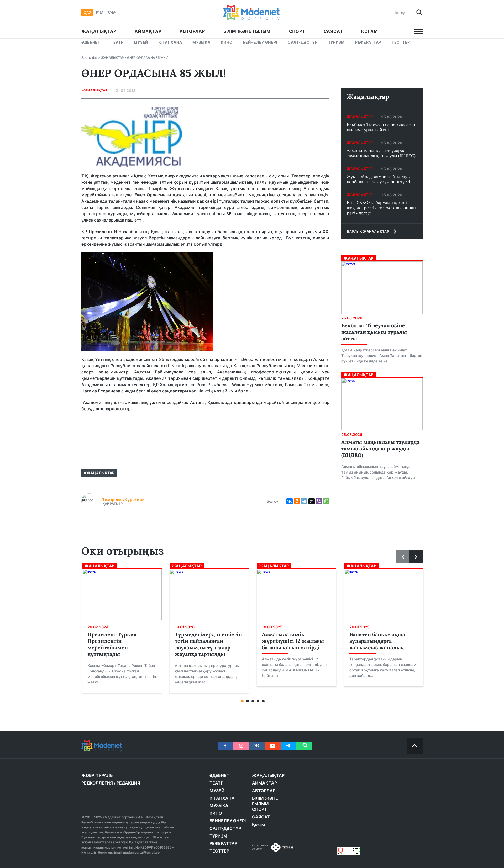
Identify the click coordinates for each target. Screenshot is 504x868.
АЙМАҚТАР (148, 31)
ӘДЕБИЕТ (90, 42)
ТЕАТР (117, 42)
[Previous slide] (403, 556)
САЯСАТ (333, 31)
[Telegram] (304, 501)
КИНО (226, 42)
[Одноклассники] (297, 501)
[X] (311, 501)
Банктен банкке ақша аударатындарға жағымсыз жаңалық (377, 641)
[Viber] (319, 501)
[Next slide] (416, 556)
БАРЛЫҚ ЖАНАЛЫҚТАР (368, 231)
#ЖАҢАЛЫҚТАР (99, 473)
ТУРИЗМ (336, 42)
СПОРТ (297, 31)
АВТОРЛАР (192, 31)
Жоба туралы (97, 775)
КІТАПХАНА (170, 42)
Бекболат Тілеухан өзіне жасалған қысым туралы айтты (381, 127)
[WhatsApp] (326, 501)
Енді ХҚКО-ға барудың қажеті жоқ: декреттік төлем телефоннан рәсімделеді (381, 207)
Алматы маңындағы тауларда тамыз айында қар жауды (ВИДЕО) (381, 153)
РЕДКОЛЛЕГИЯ (97, 783)
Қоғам (369, 31)
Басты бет (89, 58)
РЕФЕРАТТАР (368, 42)
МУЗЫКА (201, 42)
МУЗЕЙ (141, 42)
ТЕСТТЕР (401, 42)
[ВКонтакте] (289, 501)
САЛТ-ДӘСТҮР (303, 42)
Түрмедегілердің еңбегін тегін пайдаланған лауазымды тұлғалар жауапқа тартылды (208, 644)
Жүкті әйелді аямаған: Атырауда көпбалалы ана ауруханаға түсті (379, 179)
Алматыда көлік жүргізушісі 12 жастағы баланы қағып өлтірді (293, 641)
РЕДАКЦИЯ (128, 783)
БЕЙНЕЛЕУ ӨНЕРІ (260, 42)
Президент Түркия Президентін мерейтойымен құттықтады (112, 644)
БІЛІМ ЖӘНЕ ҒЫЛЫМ (247, 31)
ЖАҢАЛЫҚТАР (98, 31)
